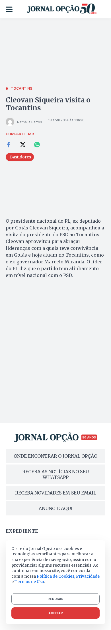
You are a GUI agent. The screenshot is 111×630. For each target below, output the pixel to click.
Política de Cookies (55, 576)
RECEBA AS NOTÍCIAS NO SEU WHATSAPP (55, 474)
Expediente (22, 531)
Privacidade (88, 576)
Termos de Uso (29, 581)
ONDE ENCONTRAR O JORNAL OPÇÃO (55, 456)
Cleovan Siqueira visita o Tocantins (48, 104)
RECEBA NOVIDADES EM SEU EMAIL (55, 493)
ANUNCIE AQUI (56, 508)
